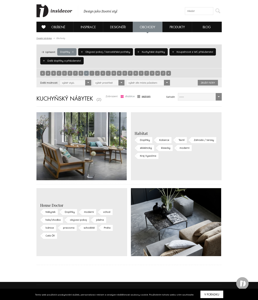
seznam (146, 96)
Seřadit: (170, 96)
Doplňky (65, 51)
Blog (207, 27)
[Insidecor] (54, 11)
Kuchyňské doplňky (153, 51)
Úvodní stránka (44, 38)
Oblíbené (58, 27)
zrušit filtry (208, 82)
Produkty (177, 27)
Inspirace (88, 27)
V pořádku (211, 294)
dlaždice (130, 96)
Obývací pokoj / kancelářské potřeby (107, 51)
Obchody (147, 27)
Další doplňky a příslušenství (64, 60)
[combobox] (75, 82)
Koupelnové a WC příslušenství (194, 51)
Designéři (118, 27)
